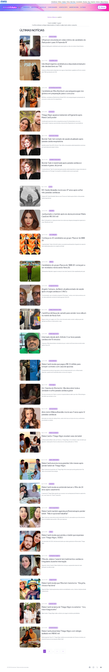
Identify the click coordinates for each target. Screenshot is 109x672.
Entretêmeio (54, 1)
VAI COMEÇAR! (53, 234)
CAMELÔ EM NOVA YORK (55, 309)
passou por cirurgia (53, 135)
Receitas (85, 1)
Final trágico (52, 384)
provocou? (51, 111)
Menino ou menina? (53, 432)
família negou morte (53, 333)
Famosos (26, 7)
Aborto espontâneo (54, 507)
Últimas (83, 7)
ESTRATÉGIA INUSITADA (55, 87)
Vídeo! (51, 531)
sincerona (51, 483)
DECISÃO (52, 210)
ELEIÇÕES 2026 (53, 60)
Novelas (43, 7)
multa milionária (52, 360)
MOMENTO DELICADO (55, 159)
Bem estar (34, 7)
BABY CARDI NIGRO (54, 459)
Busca (54, 17)
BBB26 (51, 261)
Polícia (68, 1)
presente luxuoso (53, 627)
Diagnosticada (53, 579)
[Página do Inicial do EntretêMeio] (10, 7)
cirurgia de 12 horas (53, 285)
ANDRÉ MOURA (73, 7)
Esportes (93, 1)
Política (59, 1)
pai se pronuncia (53, 408)
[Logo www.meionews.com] (4, 1)
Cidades (64, 1)
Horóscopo (63, 7)
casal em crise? (52, 603)
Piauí (89, 1)
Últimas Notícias (104, 1)
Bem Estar (73, 1)
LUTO (50, 186)
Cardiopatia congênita (55, 555)
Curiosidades (79, 1)
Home (49, 17)
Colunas (98, 1)
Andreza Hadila (52, 36)
